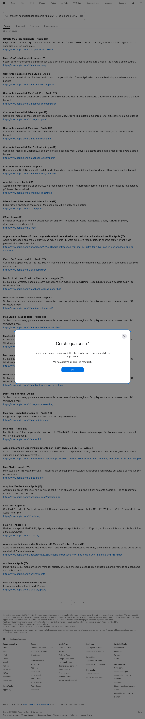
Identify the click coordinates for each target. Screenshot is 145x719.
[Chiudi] (124, 336)
